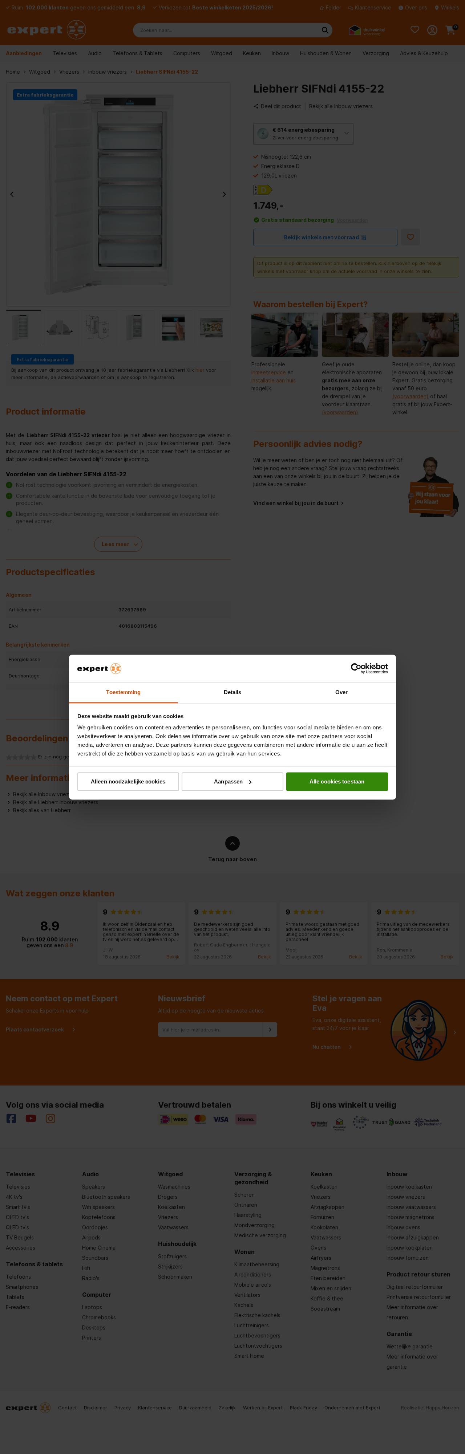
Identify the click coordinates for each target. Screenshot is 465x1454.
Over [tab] (341, 692)
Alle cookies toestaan (337, 781)
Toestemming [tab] (123, 692)
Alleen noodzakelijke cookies (128, 781)
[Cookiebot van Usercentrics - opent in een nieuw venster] (356, 668)
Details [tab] (233, 692)
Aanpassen (228, 781)
